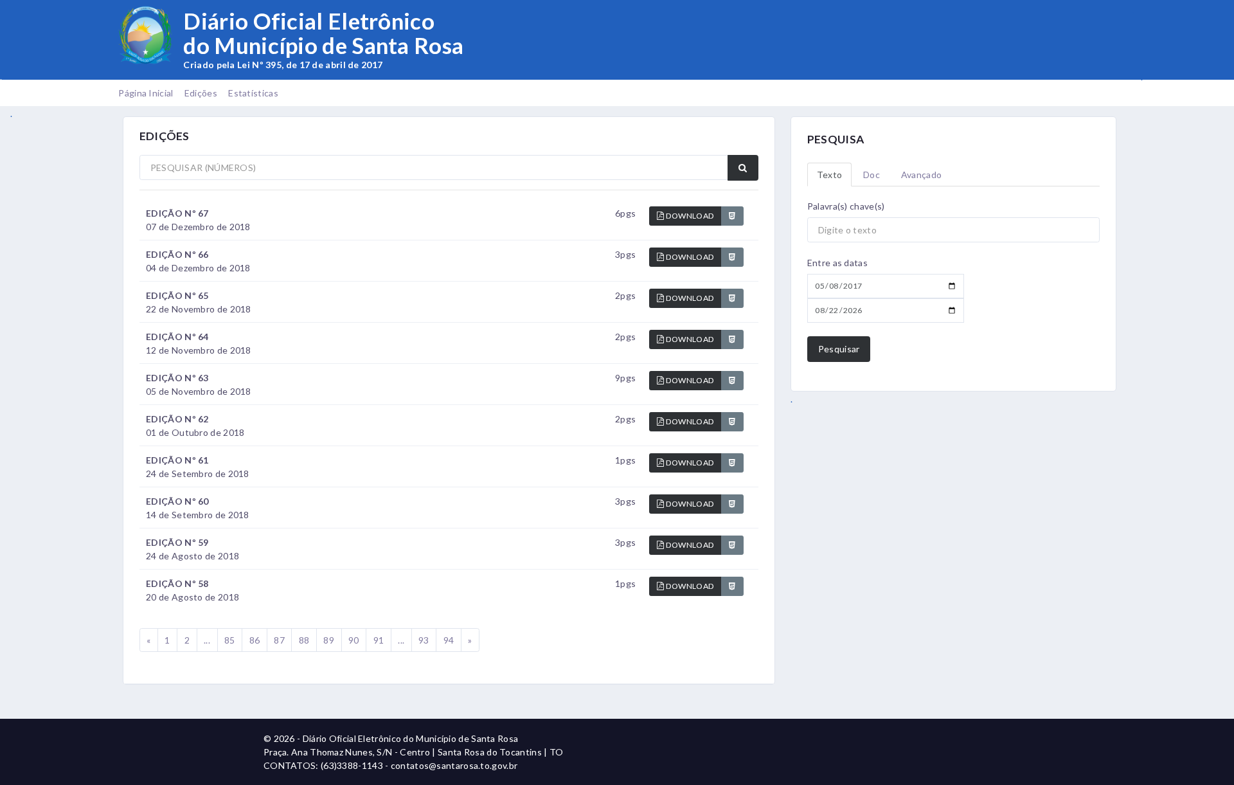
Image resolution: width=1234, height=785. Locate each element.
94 (448, 640)
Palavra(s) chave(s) (846, 206)
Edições (200, 92)
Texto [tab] (830, 174)
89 (328, 640)
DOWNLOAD (690, 216)
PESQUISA (835, 139)
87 (279, 640)
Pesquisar (839, 348)
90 (353, 640)
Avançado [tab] (921, 174)
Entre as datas (837, 262)
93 (423, 640)
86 (254, 640)
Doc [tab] (871, 174)
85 (229, 640)
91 (378, 640)
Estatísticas (253, 92)
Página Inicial (145, 92)
